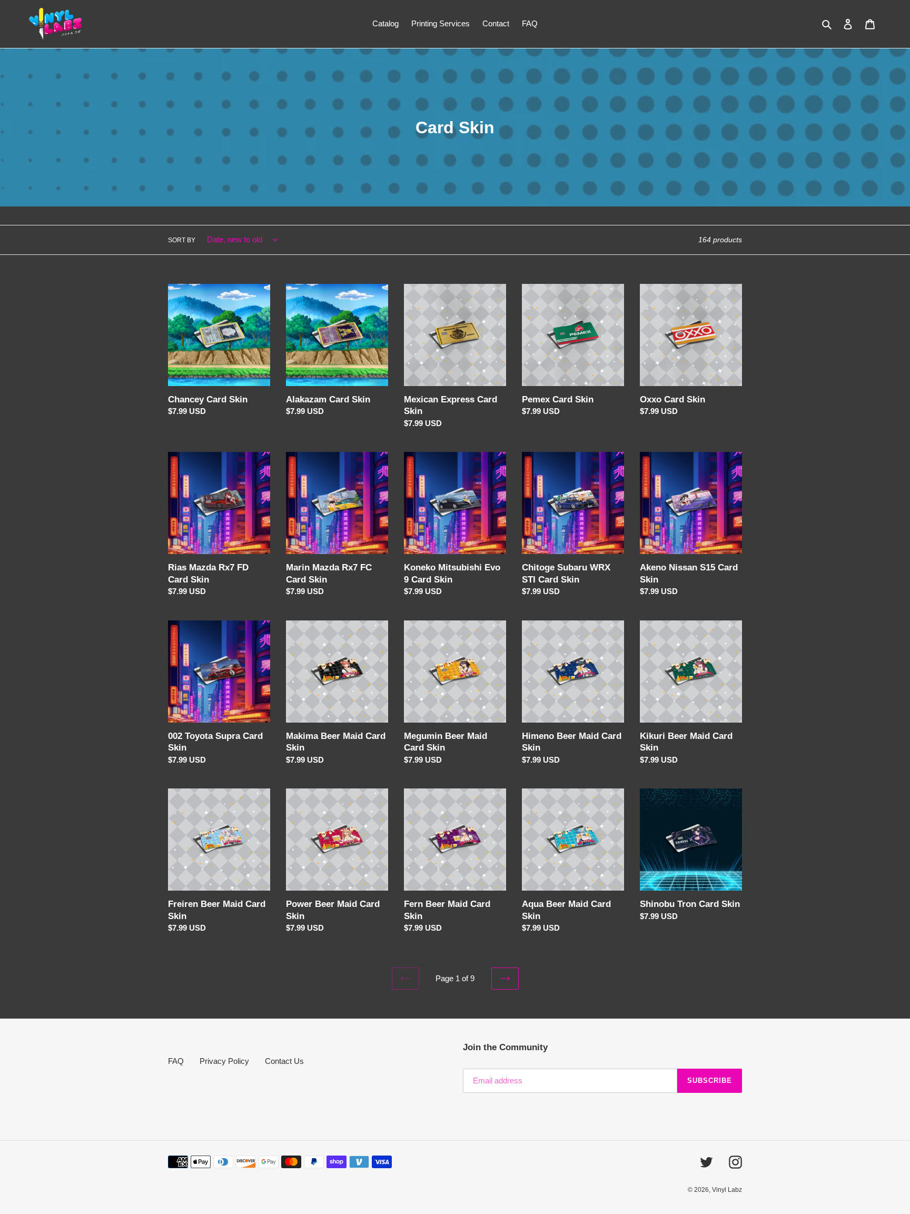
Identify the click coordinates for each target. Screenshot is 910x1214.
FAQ (176, 1061)
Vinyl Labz (727, 1189)
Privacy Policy (224, 1061)
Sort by (181, 240)
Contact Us (284, 1061)
